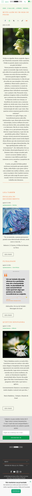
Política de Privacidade (24, 487)
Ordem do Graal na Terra (13, 476)
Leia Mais (8, 254)
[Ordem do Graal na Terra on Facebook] (11, 471)
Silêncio (14, 328)
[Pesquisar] (25, 2)
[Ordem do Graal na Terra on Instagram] (17, 471)
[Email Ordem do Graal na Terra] (20, 471)
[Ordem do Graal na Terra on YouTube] (14, 471)
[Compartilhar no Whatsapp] (9, 20)
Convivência (16, 267)
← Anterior (18, 8)
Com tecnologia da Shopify (18, 478)
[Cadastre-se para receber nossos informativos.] (26, 20)
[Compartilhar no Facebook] (5, 20)
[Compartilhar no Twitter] (14, 20)
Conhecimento (6, 328)
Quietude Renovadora (14, 322)
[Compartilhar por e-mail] (18, 20)
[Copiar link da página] (22, 20)
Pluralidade (9, 261)
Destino (15, 205)
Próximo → (26, 8)
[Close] (30, 482)
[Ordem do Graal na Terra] (16, 2)
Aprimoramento (7, 205)
